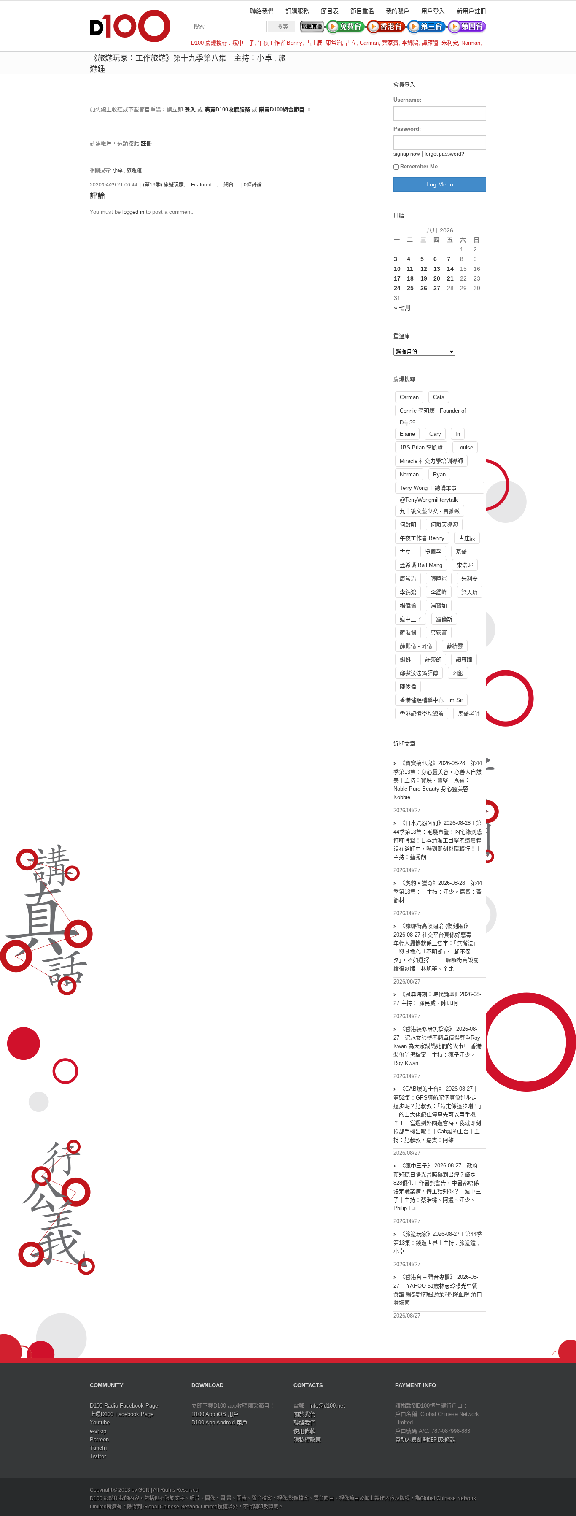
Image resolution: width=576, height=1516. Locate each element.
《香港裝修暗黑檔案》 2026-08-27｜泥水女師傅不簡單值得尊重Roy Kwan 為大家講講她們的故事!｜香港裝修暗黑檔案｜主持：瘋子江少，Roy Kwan (437, 1046)
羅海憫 (408, 633)
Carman (369, 43)
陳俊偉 (408, 687)
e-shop (98, 1431)
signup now (406, 154)
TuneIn (98, 1448)
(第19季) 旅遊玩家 (163, 185)
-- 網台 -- (228, 185)
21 (450, 278)
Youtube (100, 1422)
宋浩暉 (465, 565)
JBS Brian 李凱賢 (421, 447)
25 (410, 288)
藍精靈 (455, 646)
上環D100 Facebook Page (121, 1414)
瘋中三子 (243, 43)
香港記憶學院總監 (422, 714)
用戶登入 (433, 11)
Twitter (98, 1456)
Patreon (99, 1439)
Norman (470, 43)
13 (436, 268)
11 (410, 268)
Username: (407, 100)
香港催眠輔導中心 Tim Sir (431, 700)
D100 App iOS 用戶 (215, 1414)
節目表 (330, 11)
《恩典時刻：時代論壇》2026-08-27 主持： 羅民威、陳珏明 (437, 998)
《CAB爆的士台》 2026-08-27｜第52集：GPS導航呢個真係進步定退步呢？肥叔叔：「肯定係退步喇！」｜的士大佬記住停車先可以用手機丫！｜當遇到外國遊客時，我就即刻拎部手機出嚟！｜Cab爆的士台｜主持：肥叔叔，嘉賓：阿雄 (437, 1114)
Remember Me (419, 166)
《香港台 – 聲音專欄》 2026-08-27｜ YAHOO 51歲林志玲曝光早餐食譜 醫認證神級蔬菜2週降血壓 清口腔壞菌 (437, 1290)
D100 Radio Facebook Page (124, 1406)
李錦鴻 (410, 43)
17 (397, 278)
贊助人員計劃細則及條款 (425, 1439)
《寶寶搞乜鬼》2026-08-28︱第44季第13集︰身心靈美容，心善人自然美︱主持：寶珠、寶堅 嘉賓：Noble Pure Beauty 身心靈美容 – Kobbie (437, 780)
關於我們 (304, 1414)
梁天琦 (469, 592)
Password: (407, 129)
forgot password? (444, 154)
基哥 (461, 552)
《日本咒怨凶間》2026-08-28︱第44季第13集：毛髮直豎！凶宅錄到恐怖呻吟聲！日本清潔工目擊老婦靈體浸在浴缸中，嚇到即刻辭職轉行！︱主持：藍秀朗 (437, 840)
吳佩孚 (433, 552)
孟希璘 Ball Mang (421, 565)
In (457, 434)
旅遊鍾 (134, 170)
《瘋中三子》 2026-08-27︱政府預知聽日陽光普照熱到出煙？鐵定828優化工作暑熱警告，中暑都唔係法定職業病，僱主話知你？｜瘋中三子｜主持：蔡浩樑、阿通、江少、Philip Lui (437, 1186)
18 (410, 278)
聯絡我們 (262, 11)
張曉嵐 (439, 579)
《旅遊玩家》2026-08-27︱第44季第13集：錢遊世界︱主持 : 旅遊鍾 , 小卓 (437, 1242)
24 (397, 288)
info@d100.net (327, 1406)
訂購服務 (297, 11)
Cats (438, 397)
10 (397, 268)
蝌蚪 (405, 660)
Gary (435, 434)
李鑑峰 (439, 592)
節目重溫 (362, 11)
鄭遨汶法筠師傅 (419, 673)
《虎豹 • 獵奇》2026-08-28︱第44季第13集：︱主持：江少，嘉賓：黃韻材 (437, 891)
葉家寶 (390, 43)
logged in (133, 212)
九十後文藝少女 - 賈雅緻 (430, 511)
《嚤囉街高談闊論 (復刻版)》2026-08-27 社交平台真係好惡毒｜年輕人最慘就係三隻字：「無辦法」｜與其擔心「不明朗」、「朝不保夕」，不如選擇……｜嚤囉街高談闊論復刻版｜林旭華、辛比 (436, 947)
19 (423, 278)
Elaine (407, 434)
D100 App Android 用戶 (219, 1422)
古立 (350, 43)
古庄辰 (314, 43)
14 (450, 268)
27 (436, 288)
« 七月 (402, 307)
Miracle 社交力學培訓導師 (431, 461)
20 (436, 278)
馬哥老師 (469, 714)
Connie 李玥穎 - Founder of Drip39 (433, 412)
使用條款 (304, 1431)
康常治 (334, 43)
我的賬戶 (397, 11)
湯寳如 (439, 606)
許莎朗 (433, 660)
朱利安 (449, 43)
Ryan (439, 474)
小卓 (118, 170)
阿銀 (457, 673)
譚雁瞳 (430, 43)
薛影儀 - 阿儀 (416, 646)
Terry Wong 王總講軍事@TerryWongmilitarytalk (429, 489)
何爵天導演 (444, 525)
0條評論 (253, 185)
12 (423, 268)
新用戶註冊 (471, 11)
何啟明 (408, 525)
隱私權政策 (307, 1439)
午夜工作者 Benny (280, 43)
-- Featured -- (201, 185)
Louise (465, 447)
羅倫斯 (444, 619)
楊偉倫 (408, 606)
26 (423, 288)
